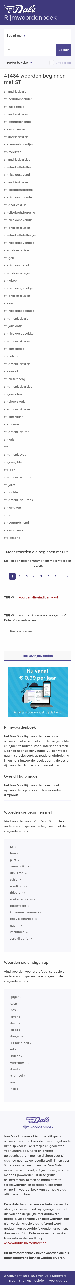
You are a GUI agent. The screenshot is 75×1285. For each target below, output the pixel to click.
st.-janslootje (13, 326)
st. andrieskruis (15, 91)
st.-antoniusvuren (16, 432)
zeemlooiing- (19, 866)
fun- (13, 853)
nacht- (15, 925)
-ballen (15, 1056)
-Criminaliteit (19, 1043)
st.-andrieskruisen (17, 228)
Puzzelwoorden (21, 631)
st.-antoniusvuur (16, 455)
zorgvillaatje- (20, 938)
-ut (12, 1049)
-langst (15, 1036)
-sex (13, 1010)
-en (12, 1082)
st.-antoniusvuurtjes (18, 500)
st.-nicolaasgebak (17, 265)
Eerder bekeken (18, 62)
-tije (13, 1089)
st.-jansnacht (13, 417)
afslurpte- (17, 873)
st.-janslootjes (14, 349)
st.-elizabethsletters (18, 190)
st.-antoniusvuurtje (17, 477)
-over (14, 1017)
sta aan (9, 470)
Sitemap (25, 1280)
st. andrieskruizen (17, 182)
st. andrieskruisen (17, 114)
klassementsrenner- (24, 912)
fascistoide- (18, 906)
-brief (14, 1069)
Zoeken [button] (64, 50)
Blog (12, 1280)
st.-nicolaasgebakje (18, 288)
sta (6, 447)
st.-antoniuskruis (16, 318)
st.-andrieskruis (15, 205)
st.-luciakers (13, 507)
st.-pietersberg (14, 379)
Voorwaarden (59, 1280)
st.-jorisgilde (13, 462)
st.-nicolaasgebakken (19, 333)
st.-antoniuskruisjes (18, 386)
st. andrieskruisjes (17, 159)
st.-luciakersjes (15, 129)
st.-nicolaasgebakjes (19, 311)
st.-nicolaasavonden (19, 197)
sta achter (11, 492)
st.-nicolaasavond (17, 175)
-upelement (18, 1062)
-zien (13, 1003)
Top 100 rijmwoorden (37, 656)
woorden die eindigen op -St (39, 597)
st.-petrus (11, 356)
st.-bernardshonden (18, 99)
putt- (13, 860)
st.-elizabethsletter (17, 167)
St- (12, 847)
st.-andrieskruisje (16, 250)
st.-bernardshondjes (18, 144)
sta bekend (12, 538)
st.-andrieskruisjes (17, 273)
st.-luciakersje (14, 107)
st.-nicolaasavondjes (19, 243)
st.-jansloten (13, 394)
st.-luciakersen (14, 530)
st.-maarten (12, 152)
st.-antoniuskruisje (17, 364)
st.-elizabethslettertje (19, 212)
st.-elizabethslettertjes (20, 235)
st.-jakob (10, 280)
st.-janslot (11, 371)
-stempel (16, 1075)
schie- (14, 879)
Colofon (40, 1280)
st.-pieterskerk (14, 401)
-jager (14, 997)
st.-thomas (11, 424)
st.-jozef (9, 485)
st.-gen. (9, 258)
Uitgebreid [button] (63, 63)
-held (14, 1023)
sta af (8, 515)
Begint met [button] (15, 35)
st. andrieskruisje (16, 137)
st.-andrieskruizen (17, 296)
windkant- (17, 886)
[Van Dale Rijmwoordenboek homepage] (22, 10)
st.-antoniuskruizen (18, 409)
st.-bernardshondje (18, 122)
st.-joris (9, 439)
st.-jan (8, 303)
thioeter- (16, 892)
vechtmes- (17, 932)
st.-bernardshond (16, 522)
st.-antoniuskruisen (18, 341)
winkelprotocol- (21, 899)
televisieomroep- (22, 919)
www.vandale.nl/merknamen (25, 1243)
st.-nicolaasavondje (18, 220)
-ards (14, 1030)
